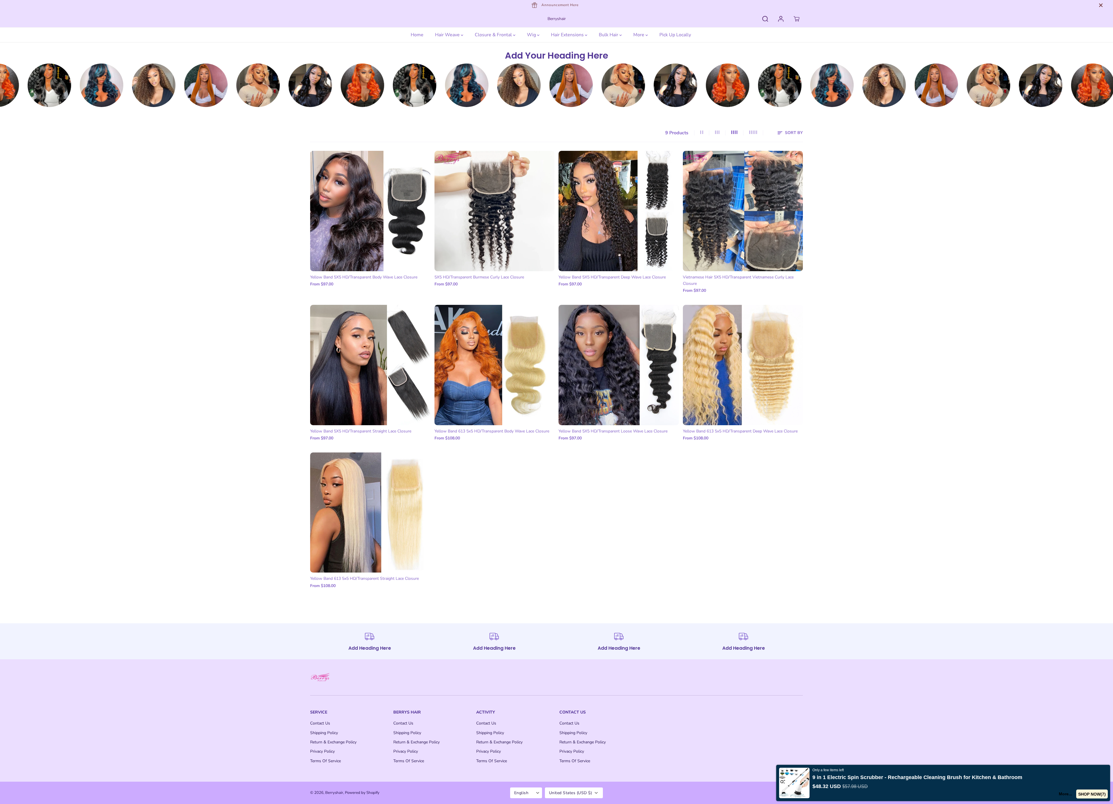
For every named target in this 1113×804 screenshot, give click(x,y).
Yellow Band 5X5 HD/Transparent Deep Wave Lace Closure (612, 277)
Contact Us (320, 723)
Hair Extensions (568, 35)
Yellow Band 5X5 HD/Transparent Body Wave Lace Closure (363, 277)
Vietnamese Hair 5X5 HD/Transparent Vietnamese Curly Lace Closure (738, 280)
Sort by (793, 132)
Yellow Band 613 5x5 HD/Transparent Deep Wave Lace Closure (740, 431)
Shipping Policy (324, 733)
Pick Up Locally (675, 35)
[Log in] (780, 18)
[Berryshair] (55, 85)
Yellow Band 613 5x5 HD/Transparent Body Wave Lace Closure (491, 431)
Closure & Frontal (494, 35)
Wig (532, 35)
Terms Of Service (325, 761)
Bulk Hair (609, 35)
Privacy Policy (322, 751)
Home (417, 35)
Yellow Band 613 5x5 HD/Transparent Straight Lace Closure (364, 578)
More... (1065, 794)
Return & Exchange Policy (333, 742)
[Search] (765, 18)
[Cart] (796, 18)
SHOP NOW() (1092, 794)
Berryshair (334, 792)
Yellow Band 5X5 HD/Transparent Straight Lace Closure (360, 431)
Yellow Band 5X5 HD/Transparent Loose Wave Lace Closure (613, 431)
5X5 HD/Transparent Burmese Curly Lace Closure (479, 277)
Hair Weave (448, 35)
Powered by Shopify (362, 792)
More (639, 35)
